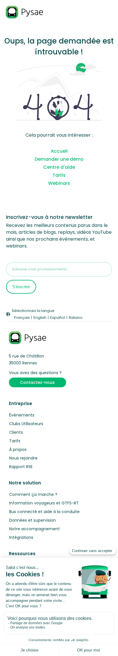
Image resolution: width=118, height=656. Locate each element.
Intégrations (21, 537)
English (40, 317)
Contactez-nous (37, 382)
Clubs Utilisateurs (26, 424)
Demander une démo (59, 159)
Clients (16, 432)
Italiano (75, 317)
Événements (21, 415)
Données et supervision (32, 520)
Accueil (59, 151)
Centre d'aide (59, 167)
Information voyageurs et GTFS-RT (44, 503)
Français (22, 317)
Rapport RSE (21, 467)
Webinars (59, 183)
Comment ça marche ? (33, 494)
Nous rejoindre (23, 458)
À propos (18, 449)
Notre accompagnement (34, 529)
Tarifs (59, 175)
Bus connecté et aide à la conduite (44, 511)
